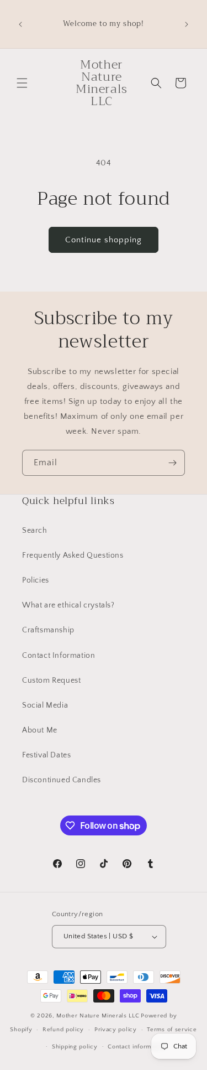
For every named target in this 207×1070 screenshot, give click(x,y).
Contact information (136, 1046)
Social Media (45, 705)
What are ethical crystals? (68, 605)
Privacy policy (115, 1029)
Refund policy (63, 1029)
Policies (35, 580)
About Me (39, 730)
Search (34, 530)
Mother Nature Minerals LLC (97, 1015)
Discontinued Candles (61, 780)
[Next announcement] (186, 24)
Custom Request (51, 680)
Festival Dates (46, 755)
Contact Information (58, 655)
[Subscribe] (172, 463)
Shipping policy (75, 1046)
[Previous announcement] (20, 24)
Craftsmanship (48, 630)
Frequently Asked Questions (73, 555)
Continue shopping (103, 240)
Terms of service (172, 1029)
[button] (22, 83)
